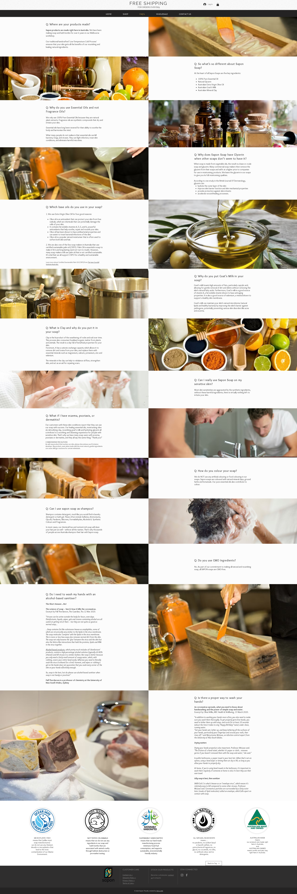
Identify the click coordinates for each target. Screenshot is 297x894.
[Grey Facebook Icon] (186, 875)
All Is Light (159, 891)
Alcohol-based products (55, 649)
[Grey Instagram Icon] (182, 875)
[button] (217, 4)
